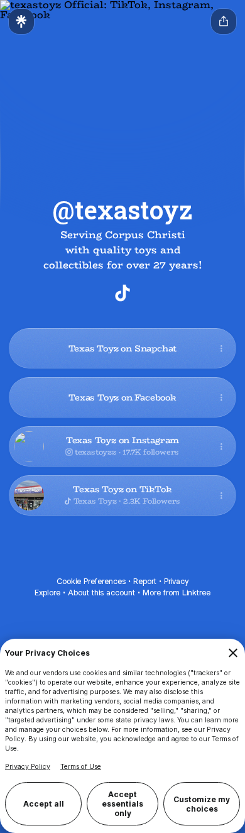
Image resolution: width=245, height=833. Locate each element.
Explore (47, 592)
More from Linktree (176, 592)
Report (144, 581)
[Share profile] (223, 21)
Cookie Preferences (91, 581)
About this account (101, 592)
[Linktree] (21, 21)
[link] (122, 293)
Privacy (176, 581)
